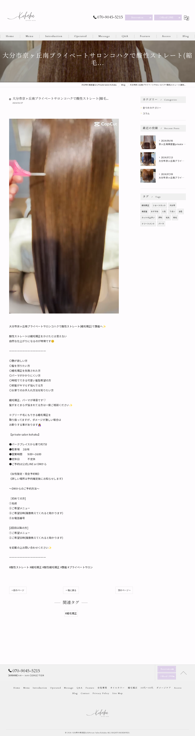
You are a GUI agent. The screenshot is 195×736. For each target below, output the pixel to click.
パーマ (161, 223)
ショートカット (159, 205)
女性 (180, 211)
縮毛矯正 (145, 205)
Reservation (137, 17)
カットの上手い (148, 217)
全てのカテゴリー (152, 107)
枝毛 (175, 217)
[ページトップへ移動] (184, 673)
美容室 (144, 211)
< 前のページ (18, 590)
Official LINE (166, 17)
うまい (172, 211)
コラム (146, 113)
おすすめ (154, 211)
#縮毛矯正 (71, 613)
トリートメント (148, 223)
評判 (160, 217)
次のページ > (124, 590)
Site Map (117, 693)
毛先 (167, 217)
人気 (164, 211)
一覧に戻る (71, 590)
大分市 (172, 205)
